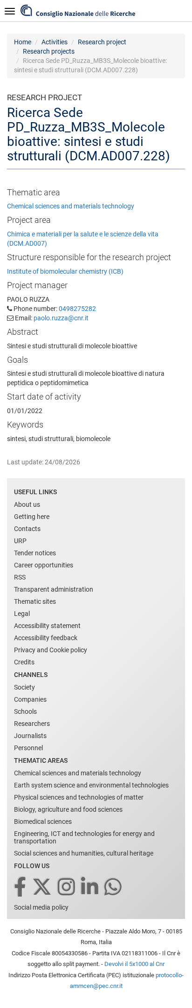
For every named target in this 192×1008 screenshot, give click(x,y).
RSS (20, 577)
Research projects (49, 51)
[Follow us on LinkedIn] (90, 887)
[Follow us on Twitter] (42, 887)
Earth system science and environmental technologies (91, 785)
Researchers (32, 723)
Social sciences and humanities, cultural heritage (83, 853)
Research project (102, 42)
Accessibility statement (47, 625)
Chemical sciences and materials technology (70, 206)
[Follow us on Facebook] (20, 887)
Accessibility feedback (45, 638)
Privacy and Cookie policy (50, 650)
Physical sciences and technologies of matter (79, 797)
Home (22, 42)
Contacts (27, 528)
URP (20, 541)
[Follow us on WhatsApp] (113, 887)
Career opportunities (43, 565)
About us (27, 504)
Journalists (30, 735)
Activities (54, 42)
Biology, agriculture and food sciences (68, 809)
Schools (25, 711)
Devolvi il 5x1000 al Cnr (134, 963)
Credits (24, 662)
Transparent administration (53, 589)
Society (24, 687)
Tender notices (35, 553)
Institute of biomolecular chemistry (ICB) (65, 271)
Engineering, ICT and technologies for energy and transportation (84, 837)
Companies (30, 699)
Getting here (31, 516)
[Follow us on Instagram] (67, 887)
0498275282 (77, 308)
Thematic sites (35, 601)
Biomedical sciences (43, 821)
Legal (22, 613)
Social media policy (41, 907)
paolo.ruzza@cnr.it (61, 318)
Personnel (28, 748)
